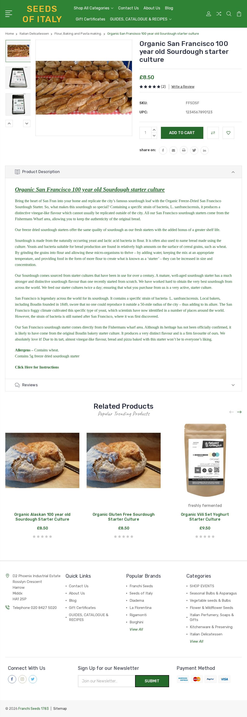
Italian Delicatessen (206, 634)
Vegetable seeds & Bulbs (210, 600)
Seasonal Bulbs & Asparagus (213, 593)
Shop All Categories (91, 8)
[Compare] (218, 16)
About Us (152, 8)
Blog (169, 8)
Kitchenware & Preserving (211, 627)
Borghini (136, 622)
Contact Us (128, 8)
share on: (147, 150)
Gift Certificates (90, 19)
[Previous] (9, 123)
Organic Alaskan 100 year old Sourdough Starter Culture (42, 517)
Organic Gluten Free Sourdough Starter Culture (124, 517)
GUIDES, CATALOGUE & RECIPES (138, 19)
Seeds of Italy (141, 593)
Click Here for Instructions (37, 367)
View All (136, 629)
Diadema (137, 600)
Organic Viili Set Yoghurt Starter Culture (205, 517)
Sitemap (60, 709)
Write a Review (183, 87)
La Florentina (140, 608)
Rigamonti (138, 615)
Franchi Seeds (141, 586)
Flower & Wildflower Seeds (211, 608)
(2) (163, 87)
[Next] (26, 123)
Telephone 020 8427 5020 (35, 608)
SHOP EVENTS (202, 586)
